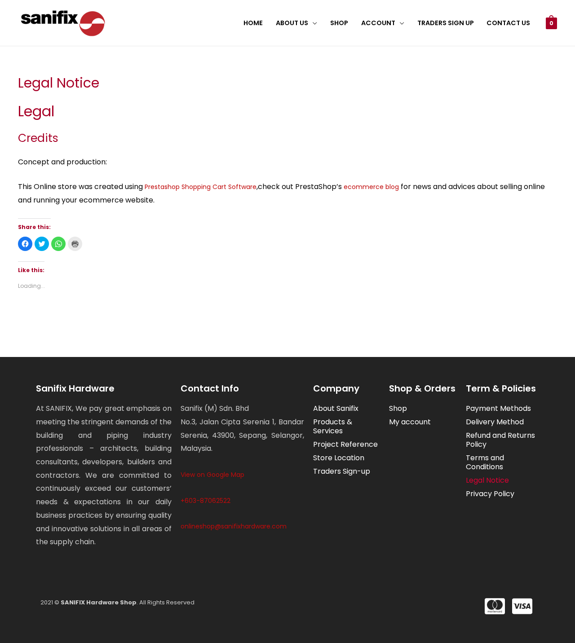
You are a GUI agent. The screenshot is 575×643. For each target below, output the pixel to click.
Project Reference (345, 444)
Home (253, 22)
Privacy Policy (490, 494)
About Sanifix (335, 408)
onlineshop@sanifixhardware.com (234, 526)
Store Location (338, 458)
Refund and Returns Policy (500, 439)
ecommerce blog (371, 186)
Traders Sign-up (341, 471)
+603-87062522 (205, 500)
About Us (292, 22)
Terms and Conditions (485, 462)
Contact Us (508, 22)
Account (378, 22)
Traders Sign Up (445, 22)
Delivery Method (495, 422)
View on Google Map (212, 474)
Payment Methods (498, 408)
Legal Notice (487, 480)
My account (410, 422)
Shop (339, 22)
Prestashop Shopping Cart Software (201, 186)
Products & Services (332, 426)
